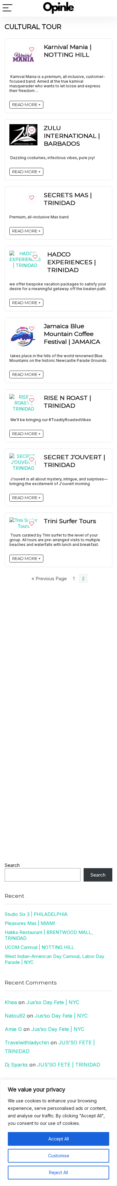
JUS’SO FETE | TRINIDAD (68, 1065)
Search (12, 865)
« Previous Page (49, 578)
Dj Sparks (16, 1065)
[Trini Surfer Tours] (23, 520)
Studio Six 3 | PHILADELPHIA (36, 914)
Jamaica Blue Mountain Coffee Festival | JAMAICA (72, 333)
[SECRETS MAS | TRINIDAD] (23, 194)
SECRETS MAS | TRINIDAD (68, 199)
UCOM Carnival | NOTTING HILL (39, 947)
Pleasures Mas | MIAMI (30, 923)
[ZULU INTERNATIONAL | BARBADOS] (23, 127)
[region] (58, 1132)
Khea (11, 1002)
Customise (58, 1155)
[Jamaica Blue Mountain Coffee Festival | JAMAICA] (23, 325)
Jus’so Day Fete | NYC (52, 1002)
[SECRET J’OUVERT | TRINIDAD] (23, 456)
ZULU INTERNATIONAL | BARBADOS (72, 135)
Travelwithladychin (27, 1042)
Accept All (58, 1138)
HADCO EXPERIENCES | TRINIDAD (71, 262)
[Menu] (7, 8)
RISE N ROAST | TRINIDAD (67, 401)
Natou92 (15, 1016)
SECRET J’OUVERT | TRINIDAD (74, 461)
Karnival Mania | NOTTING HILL (67, 50)
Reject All (58, 1172)
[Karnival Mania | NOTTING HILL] (23, 46)
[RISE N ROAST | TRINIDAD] (23, 397)
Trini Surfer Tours (70, 521)
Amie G (13, 1029)
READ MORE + (26, 104)
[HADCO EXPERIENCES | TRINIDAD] (25, 253)
